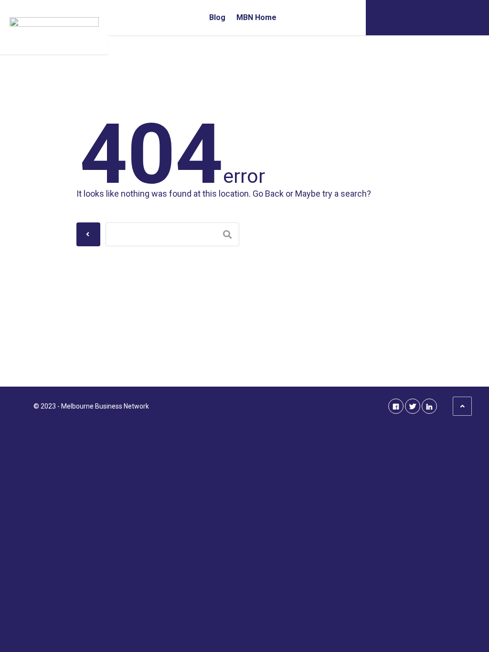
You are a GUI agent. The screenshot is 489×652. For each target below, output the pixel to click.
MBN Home (256, 18)
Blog (217, 18)
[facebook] (396, 406)
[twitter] (412, 406)
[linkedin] (429, 406)
